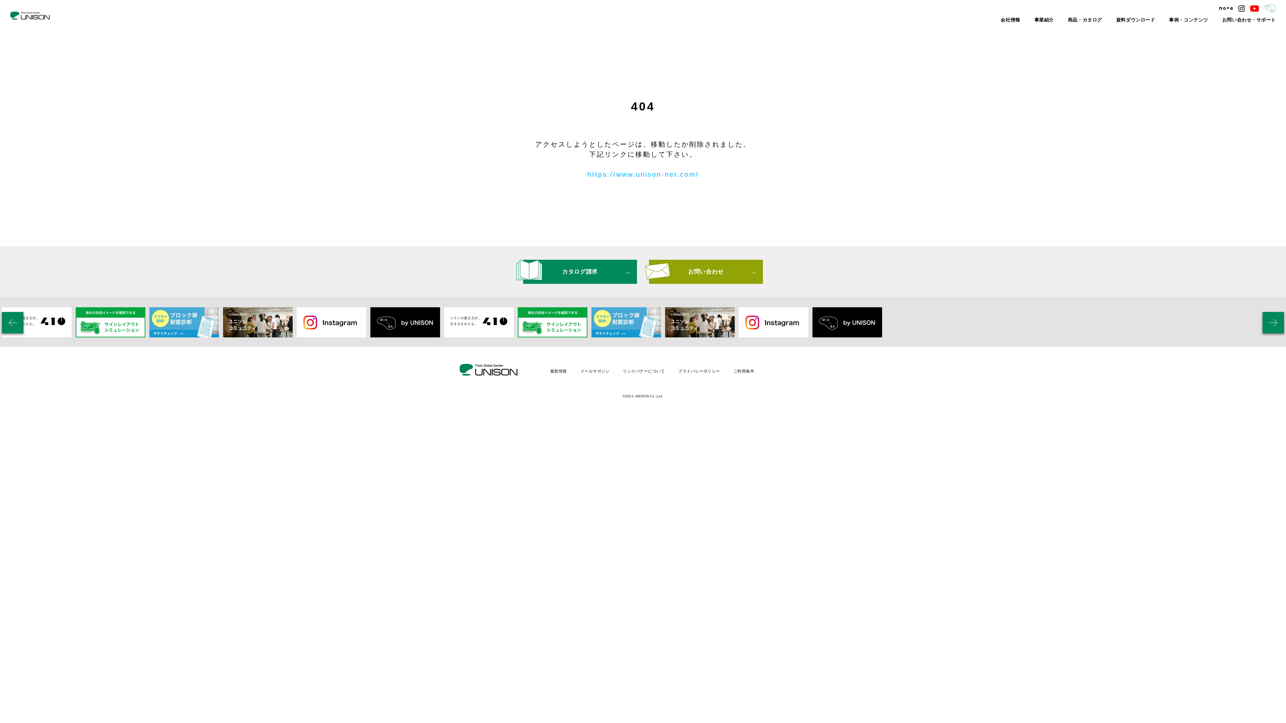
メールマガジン (595, 371)
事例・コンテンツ (1204, 20)
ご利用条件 (743, 371)
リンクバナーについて (644, 371)
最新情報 (558, 371)
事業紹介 (1081, 20)
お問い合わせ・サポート (1255, 20)
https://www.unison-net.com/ (643, 174)
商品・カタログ (1116, 20)
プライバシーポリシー (699, 371)
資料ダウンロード (1159, 20)
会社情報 (1052, 20)
